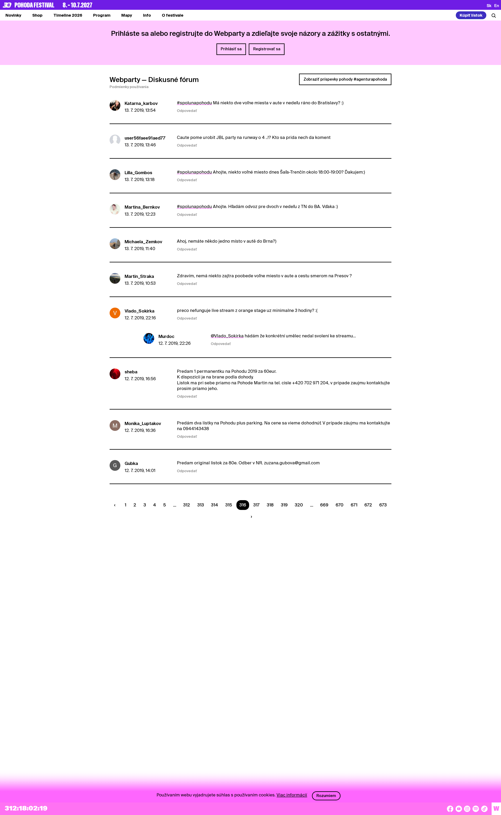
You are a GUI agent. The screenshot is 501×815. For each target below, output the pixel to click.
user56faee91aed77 (145, 137)
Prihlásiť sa (231, 49)
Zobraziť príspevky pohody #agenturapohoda (345, 79)
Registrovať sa (266, 49)
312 (186, 504)
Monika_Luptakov (143, 423)
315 (228, 504)
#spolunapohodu (194, 102)
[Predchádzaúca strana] (116, 505)
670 (339, 504)
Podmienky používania (129, 87)
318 (270, 504)
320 (299, 504)
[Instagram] (467, 808)
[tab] (37, 15)
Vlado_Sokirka (139, 310)
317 (256, 504)
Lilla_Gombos (138, 172)
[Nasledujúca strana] (250, 516)
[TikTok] (484, 808)
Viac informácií (292, 794)
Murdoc (166, 336)
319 (284, 504)
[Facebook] (450, 808)
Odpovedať (187, 111)
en (496, 5)
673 (383, 504)
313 (200, 504)
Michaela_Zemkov (143, 241)
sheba (131, 371)
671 (354, 504)
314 (214, 504)
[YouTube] (458, 808)
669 (324, 504)
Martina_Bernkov (142, 207)
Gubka (131, 463)
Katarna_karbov (141, 103)
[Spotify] (475, 808)
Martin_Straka (139, 276)
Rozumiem (326, 795)
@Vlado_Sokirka (227, 335)
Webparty (125, 80)
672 (368, 504)
